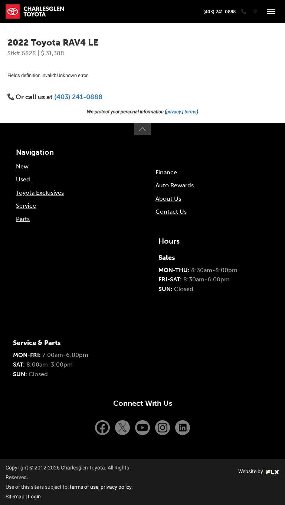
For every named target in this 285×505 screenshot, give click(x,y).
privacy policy (116, 487)
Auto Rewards (174, 185)
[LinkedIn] (182, 427)
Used (23, 179)
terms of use (84, 487)
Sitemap (15, 496)
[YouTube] (143, 427)
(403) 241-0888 (219, 11)
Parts (23, 219)
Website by (251, 471)
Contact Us (171, 211)
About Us (168, 198)
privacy (173, 111)
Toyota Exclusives (40, 192)
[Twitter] (123, 427)
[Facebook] (103, 427)
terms (190, 111)
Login (34, 496)
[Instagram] (163, 427)
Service (26, 205)
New (22, 166)
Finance (166, 172)
